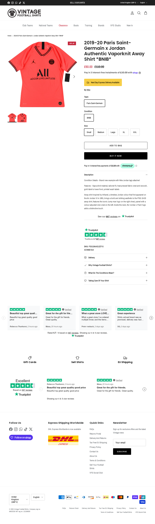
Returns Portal (95, 433)
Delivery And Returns (98, 438)
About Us (93, 456)
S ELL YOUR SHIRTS (77, 2)
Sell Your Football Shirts (124, 512)
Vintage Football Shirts (21, 509)
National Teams (46, 25)
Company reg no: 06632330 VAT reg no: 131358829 (24, 510)
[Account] (131, 13)
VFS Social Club (96, 472)
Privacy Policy (95, 447)
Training (88, 25)
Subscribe (122, 451)
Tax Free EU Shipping (98, 442)
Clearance (63, 25)
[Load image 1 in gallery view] (43, 75)
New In (130, 25)
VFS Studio (115, 25)
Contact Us (94, 451)
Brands (101, 25)
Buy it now (116, 155)
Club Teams (27, 25)
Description (88, 174)
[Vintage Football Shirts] (24, 13)
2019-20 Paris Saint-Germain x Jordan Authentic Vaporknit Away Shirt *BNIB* (38, 36)
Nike (88, 89)
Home (9, 36)
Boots (76, 25)
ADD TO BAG (116, 145)
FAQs (92, 429)
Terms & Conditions (97, 460)
